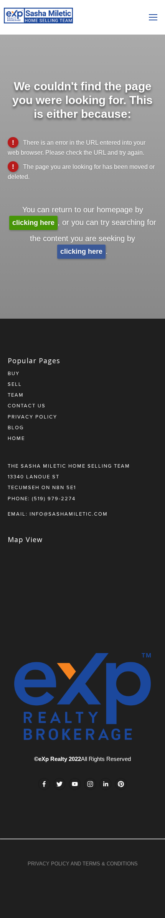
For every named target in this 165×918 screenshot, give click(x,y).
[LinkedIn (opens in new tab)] (105, 784)
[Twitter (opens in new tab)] (59, 784)
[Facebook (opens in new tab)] (44, 784)
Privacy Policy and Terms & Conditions (83, 864)
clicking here (33, 223)
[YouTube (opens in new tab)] (75, 784)
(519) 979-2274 (54, 498)
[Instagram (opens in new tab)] (90, 784)
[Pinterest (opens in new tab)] (121, 784)
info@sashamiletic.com (69, 513)
